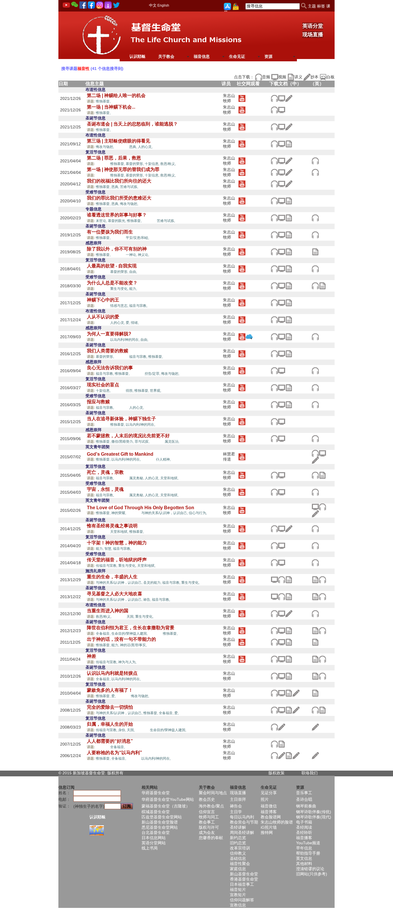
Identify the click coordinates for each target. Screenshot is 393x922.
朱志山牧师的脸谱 (277, 822)
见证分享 (269, 792)
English (163, 5)
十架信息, (152, 164)
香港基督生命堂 (244, 879)
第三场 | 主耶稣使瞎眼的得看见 (118, 140)
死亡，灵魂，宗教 (105, 472)
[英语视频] (322, 453)
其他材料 (304, 863)
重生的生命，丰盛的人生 (112, 576)
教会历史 (207, 799)
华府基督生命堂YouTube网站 (168, 799)
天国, (131, 617)
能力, (133, 289)
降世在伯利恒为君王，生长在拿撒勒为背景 (130, 627)
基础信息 (238, 858)
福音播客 (304, 837)
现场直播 (312, 34)
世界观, (155, 391)
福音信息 (202, 56)
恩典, (133, 147)
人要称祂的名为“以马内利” (114, 752)
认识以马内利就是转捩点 (112, 673)
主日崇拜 (238, 799)
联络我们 (310, 773)
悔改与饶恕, (105, 147)
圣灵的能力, (152, 583)
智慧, (108, 549)
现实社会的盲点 (103, 384)
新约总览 (238, 837)
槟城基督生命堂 (156, 811)
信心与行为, (198, 513)
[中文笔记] (288, 143)
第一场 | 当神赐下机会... (111, 106)
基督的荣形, (135, 164)
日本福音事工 (242, 884)
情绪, (135, 323)
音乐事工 (304, 792)
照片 (265, 799)
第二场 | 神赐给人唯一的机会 (116, 95)
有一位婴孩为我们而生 (110, 231)
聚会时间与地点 (213, 792)
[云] (249, 336)
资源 (268, 56)
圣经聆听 (304, 832)
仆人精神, (163, 459)
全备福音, (103, 634)
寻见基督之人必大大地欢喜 (114, 593)
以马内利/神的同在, (125, 340)
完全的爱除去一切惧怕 (110, 707)
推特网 (267, 832)
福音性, (118, 101)
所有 (119, 773)
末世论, (102, 221)
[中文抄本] (288, 98)
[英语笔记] (315, 251)
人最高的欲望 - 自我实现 (112, 265)
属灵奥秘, (137, 478)
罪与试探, (142, 442)
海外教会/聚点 (211, 806)
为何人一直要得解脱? (109, 333)
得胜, (130, 391)
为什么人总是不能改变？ (112, 282)
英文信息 (304, 858)
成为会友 (207, 832)
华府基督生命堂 (156, 792)
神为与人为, (127, 662)
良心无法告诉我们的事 (110, 367)
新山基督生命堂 (244, 874)
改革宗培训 (240, 848)
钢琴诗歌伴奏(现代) (313, 817)
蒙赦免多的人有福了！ (110, 690)
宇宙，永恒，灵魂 (105, 489)
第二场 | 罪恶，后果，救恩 (114, 157)
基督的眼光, (117, 221)
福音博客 (269, 811)
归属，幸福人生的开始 (110, 724)
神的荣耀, (119, 513)
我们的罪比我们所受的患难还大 (119, 197)
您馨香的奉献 (211, 837)
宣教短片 (238, 894)
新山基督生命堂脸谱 (160, 822)
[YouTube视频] (241, 98)
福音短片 (238, 889)
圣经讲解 (238, 827)
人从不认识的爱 (103, 316)
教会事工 (207, 822)
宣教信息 (238, 905)
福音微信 (269, 806)
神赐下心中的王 (103, 299)
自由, (133, 272)
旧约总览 (238, 843)
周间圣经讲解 (242, 832)
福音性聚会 (240, 863)
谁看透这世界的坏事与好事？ (117, 214)
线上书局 (150, 848)
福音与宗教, (138, 306)
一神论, (132, 255)
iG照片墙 (269, 827)
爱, (128, 323)
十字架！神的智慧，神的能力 (117, 542)
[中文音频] (274, 98)
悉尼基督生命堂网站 (160, 827)
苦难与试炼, (129, 187)
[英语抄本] (315, 460)
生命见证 (237, 56)
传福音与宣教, (107, 566)
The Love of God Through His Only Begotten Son (140, 507)
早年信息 (304, 848)
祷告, (147, 600)
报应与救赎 (98, 401)
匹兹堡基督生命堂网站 (162, 817)
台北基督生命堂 (156, 832)
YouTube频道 (308, 843)
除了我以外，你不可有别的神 (117, 248)
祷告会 (236, 806)
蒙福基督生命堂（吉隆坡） (166, 806)
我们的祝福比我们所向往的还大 (119, 180)
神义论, (143, 255)
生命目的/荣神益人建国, (129, 634)
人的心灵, (145, 147)
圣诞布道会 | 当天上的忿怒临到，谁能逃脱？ (132, 123)
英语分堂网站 (154, 843)
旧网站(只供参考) (311, 874)
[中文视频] (281, 98)
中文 (153, 5)
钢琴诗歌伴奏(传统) (313, 811)
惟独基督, (103, 101)
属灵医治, (172, 442)
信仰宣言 (207, 811)
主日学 (236, 811)
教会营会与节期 (244, 822)
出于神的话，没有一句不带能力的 (121, 639)
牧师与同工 (209, 817)
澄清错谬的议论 (310, 868)
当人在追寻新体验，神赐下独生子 (121, 418)
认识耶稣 (137, 56)
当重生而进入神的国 (107, 610)
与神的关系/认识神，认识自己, (165, 513)
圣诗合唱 (304, 799)
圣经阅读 (304, 827)
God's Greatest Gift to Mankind (120, 454)
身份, (122, 730)
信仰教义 (238, 853)
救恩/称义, (168, 164)
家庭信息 (238, 868)
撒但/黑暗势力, (123, 442)
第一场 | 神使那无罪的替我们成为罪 (123, 169)
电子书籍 (304, 822)
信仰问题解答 (242, 900)
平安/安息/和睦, (137, 238)
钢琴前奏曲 (306, 806)
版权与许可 (209, 827)
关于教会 (166, 56)
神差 (91, 656)
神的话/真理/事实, (134, 645)
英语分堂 (312, 26)
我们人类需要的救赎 (107, 350)
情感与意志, (119, 306)
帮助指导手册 (308, 853)
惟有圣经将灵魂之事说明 (112, 525)
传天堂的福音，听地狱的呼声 (117, 559)
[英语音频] (315, 160)
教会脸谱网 (271, 817)
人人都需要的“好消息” (110, 741)
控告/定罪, (153, 374)
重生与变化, (119, 289)
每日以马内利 (242, 817)
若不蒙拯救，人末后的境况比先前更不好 (128, 435)
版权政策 (276, 773)
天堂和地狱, (169, 478)
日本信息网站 (154, 837)
